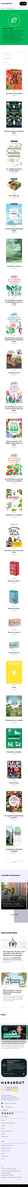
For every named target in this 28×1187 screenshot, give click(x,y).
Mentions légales (6, 1173)
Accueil (2, 8)
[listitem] (2, 1113)
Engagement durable (7, 1175)
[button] (8, 54)
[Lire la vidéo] (14, 1032)
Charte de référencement (8, 1169)
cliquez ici (9, 1069)
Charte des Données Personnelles (11, 1171)
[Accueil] (7, 3)
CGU (2, 1167)
